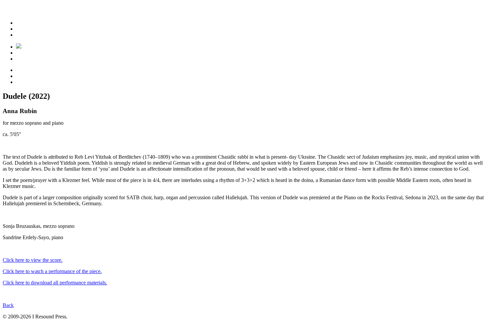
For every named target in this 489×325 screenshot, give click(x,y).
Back (8, 305)
